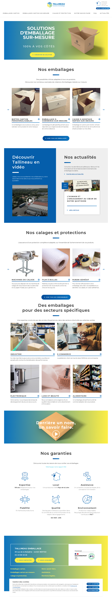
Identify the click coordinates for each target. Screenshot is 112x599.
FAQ (95, 13)
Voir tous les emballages (56, 138)
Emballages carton (11, 13)
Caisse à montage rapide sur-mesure (83, 120)
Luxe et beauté (50, 396)
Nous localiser (46, 560)
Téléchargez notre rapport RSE (56, 467)
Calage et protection (61, 13)
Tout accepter (93, 584)
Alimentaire (80, 396)
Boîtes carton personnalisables (22, 120)
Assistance (46, 572)
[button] (8, 109)
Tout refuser (93, 587)
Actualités (104, 13)
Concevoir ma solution (43, 54)
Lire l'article (74, 210)
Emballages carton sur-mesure (36, 13)
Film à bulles (49, 280)
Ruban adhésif (80, 280)
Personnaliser (93, 590)
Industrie (16, 354)
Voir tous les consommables (57, 297)
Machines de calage (23, 280)
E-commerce (64, 354)
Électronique (18, 396)
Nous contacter (103, 8)
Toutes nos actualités (75, 174)
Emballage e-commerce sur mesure (54, 120)
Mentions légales (48, 576)
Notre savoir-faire (82, 13)
